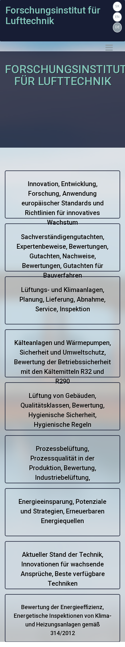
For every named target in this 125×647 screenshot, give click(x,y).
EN (117, 17)
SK (117, 6)
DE (117, 27)
